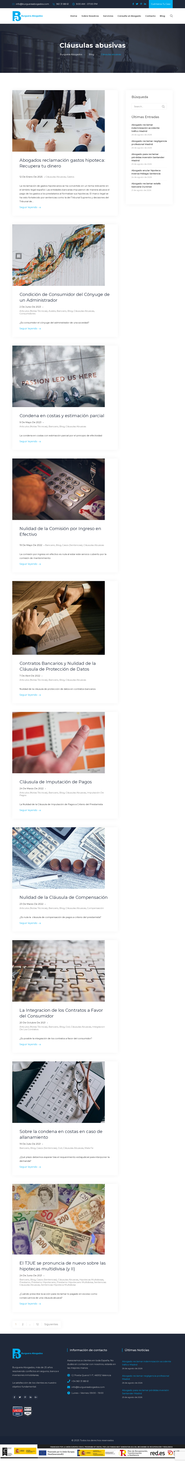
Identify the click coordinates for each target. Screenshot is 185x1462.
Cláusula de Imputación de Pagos (56, 781)
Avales (52, 311)
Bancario (61, 311)
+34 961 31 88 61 (80, 1381)
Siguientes (51, 1324)
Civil (68, 1026)
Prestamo (25, 1282)
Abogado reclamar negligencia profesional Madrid (149, 143)
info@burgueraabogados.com (32, 4)
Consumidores (27, 313)
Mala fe (89, 1148)
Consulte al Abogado (129, 16)
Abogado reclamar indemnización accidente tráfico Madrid (146, 127)
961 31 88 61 (62, 4)
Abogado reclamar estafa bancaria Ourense (146, 185)
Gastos (70, 176)
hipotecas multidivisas (91, 1279)
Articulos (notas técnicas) (34, 311)
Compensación (95, 908)
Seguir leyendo (28, 207)
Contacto (150, 16)
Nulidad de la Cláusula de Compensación (64, 897)
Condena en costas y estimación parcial (62, 415)
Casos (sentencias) (72, 545)
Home (73, 16)
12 (37, 1324)
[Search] (163, 107)
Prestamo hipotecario (43, 1282)
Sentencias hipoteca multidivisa (58, 1284)
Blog (162, 16)
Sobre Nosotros (90, 16)
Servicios (108, 16)
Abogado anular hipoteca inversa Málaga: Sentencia (146, 172)
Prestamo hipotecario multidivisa (75, 1282)
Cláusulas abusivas (56, 176)
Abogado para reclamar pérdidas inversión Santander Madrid (148, 157)
